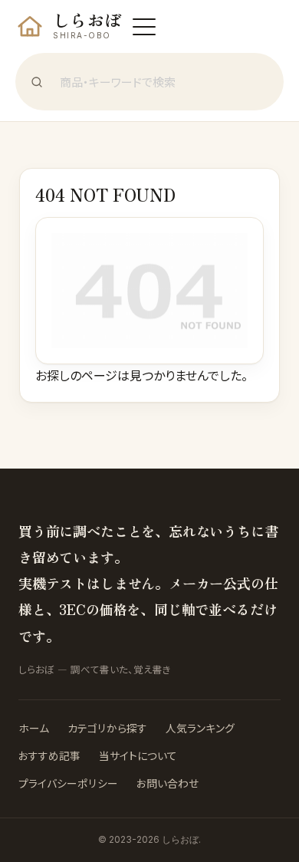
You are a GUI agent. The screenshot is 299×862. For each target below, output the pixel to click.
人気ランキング (200, 727)
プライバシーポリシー (68, 783)
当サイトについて (138, 755)
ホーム (33, 727)
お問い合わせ (167, 783)
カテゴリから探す (107, 727)
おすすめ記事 (49, 755)
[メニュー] (144, 26)
